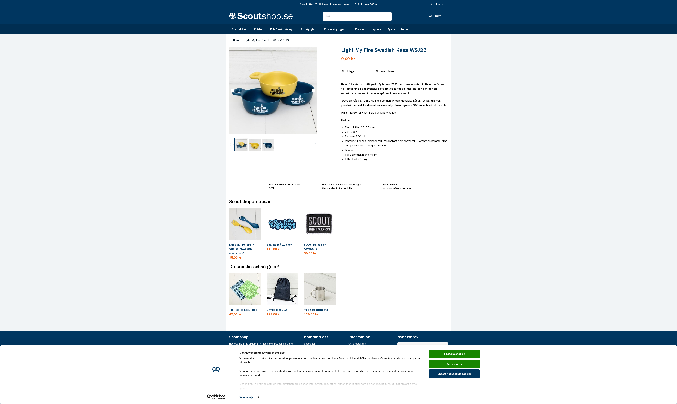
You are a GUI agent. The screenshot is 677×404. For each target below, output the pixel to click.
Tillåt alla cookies (454, 353)
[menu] (338, 29)
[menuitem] (240, 29)
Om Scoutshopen (357, 344)
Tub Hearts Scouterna (243, 310)
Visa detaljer (247, 397)
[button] (232, 90)
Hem (236, 40)
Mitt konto (437, 4)
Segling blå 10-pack (279, 245)
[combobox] (357, 16)
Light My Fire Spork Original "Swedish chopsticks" (241, 249)
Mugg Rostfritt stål (316, 310)
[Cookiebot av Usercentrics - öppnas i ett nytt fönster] (216, 397)
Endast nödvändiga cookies (454, 373)
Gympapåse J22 (277, 310)
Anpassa (452, 363)
